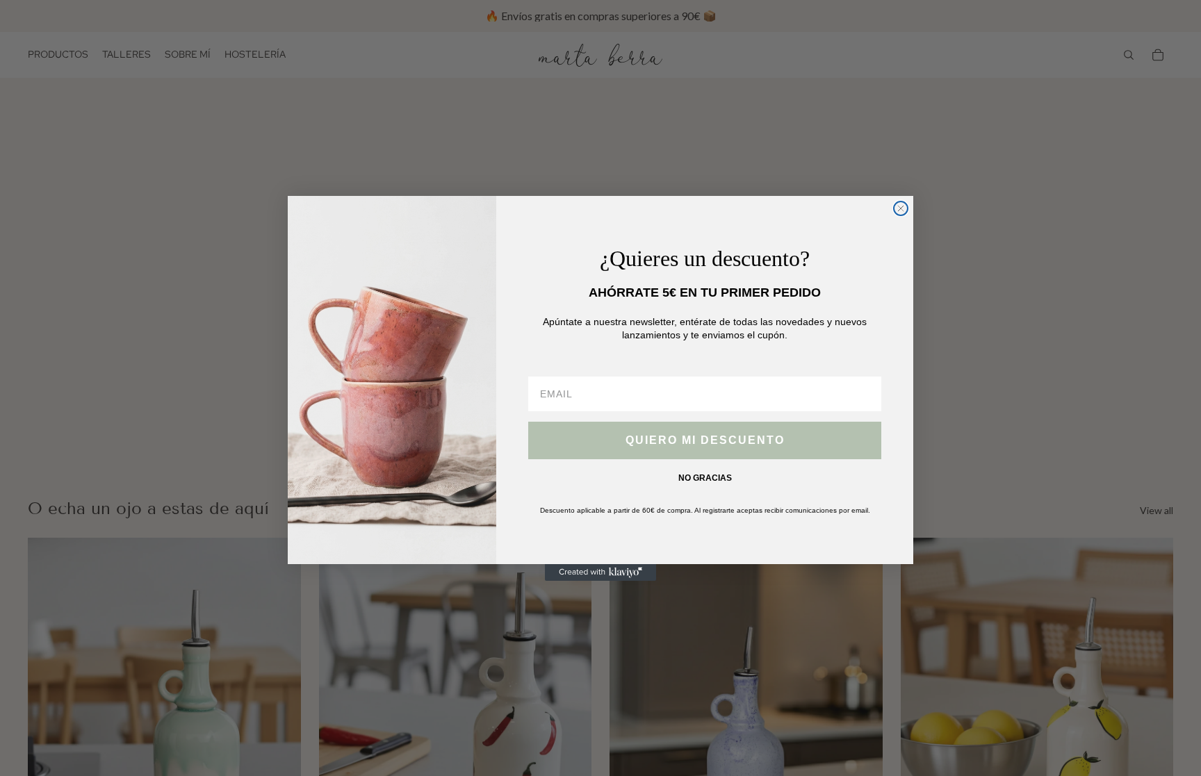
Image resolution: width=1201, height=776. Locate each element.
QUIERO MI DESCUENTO (705, 440)
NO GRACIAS (705, 478)
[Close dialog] (901, 208)
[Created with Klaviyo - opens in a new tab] (600, 572)
